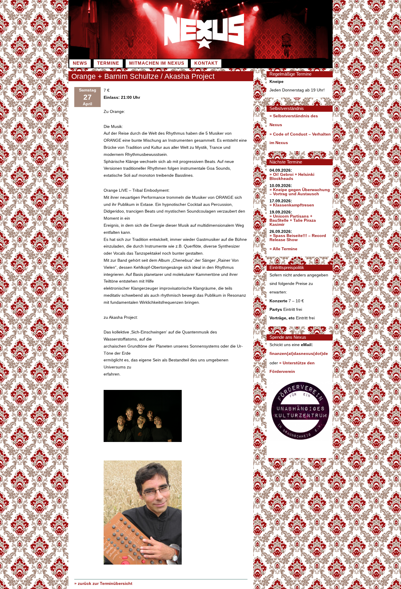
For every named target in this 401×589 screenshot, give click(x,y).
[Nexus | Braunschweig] (267, 57)
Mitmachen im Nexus (156, 63)
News (80, 63)
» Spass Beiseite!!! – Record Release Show (297, 237)
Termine (108, 63)
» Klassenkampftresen (291, 205)
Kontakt (206, 63)
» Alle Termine (283, 248)
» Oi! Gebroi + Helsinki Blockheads (291, 176)
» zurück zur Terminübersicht (103, 583)
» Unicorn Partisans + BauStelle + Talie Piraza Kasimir (292, 220)
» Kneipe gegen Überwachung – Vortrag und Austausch (299, 191)
